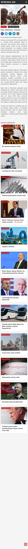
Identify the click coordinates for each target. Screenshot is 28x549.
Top (25, 544)
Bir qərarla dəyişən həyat (11, 146)
